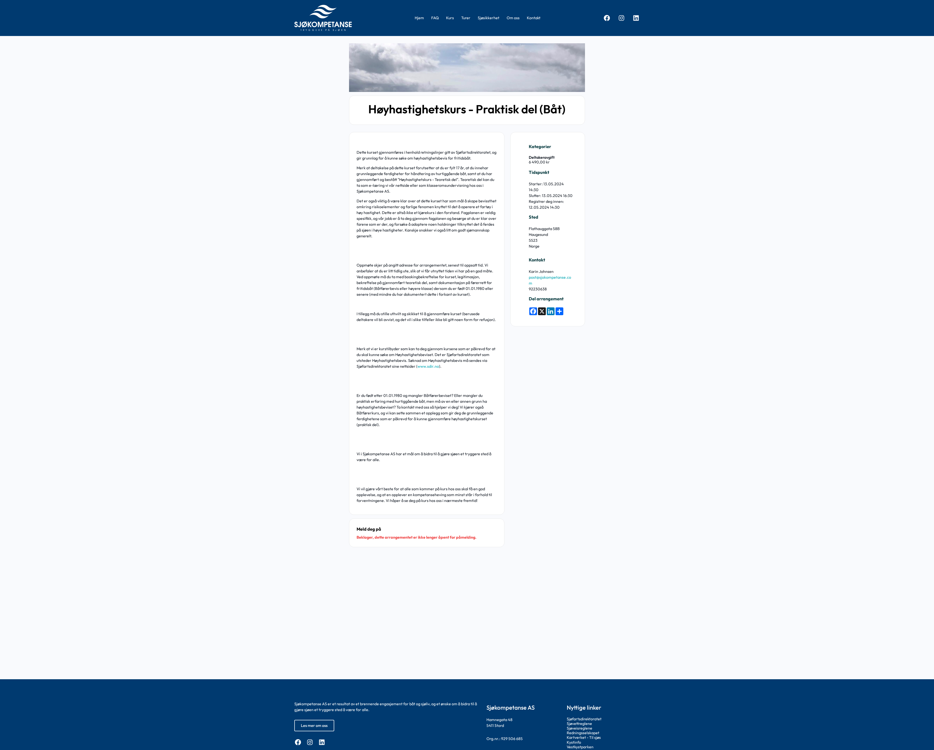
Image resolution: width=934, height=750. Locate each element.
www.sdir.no (428, 366)
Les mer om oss (314, 725)
